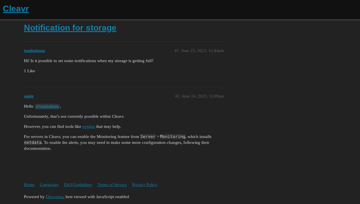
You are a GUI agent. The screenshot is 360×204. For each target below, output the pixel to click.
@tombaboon (47, 106)
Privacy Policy (145, 184)
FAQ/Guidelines (78, 184)
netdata (88, 126)
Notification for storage (70, 27)
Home (29, 184)
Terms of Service (112, 184)
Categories (49, 184)
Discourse (54, 196)
